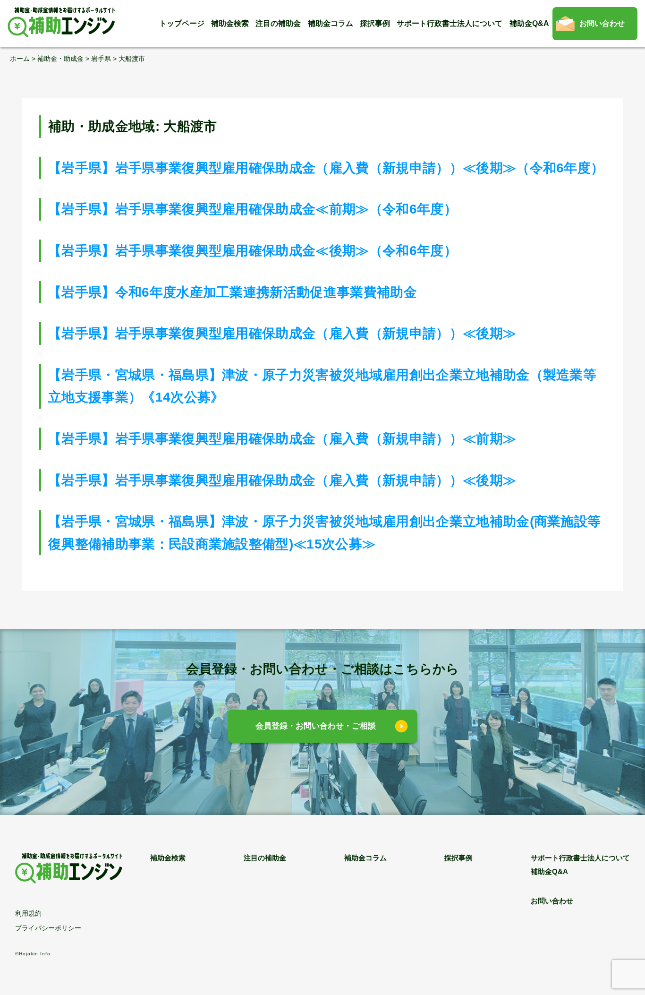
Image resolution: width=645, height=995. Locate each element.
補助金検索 (230, 23)
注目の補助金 (278, 23)
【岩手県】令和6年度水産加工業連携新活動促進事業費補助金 (232, 292)
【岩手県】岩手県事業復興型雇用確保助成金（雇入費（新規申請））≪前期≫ (282, 438)
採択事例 (375, 23)
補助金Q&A (529, 23)
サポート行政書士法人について (449, 23)
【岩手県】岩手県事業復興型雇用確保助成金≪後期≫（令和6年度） (252, 250)
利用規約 (28, 913)
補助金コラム (330, 23)
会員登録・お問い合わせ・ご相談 (315, 725)
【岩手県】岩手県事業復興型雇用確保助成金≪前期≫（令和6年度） (252, 209)
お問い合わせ (602, 23)
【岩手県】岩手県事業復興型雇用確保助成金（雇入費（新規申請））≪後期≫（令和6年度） (326, 168)
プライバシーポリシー (48, 928)
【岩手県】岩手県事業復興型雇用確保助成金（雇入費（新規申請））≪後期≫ (282, 333)
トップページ (181, 23)
